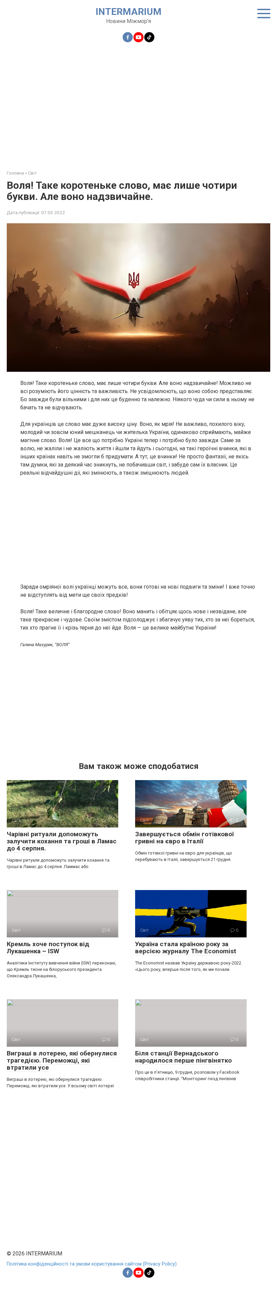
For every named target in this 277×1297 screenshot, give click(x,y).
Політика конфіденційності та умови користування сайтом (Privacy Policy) (92, 1264)
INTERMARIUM (128, 11)
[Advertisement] (138, 102)
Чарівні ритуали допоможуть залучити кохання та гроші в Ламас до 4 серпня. (62, 841)
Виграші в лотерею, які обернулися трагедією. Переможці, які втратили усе (62, 1060)
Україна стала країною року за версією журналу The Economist (185, 947)
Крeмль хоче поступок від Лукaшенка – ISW (48, 947)
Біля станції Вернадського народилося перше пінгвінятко (183, 1056)
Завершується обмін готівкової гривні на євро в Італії (184, 837)
